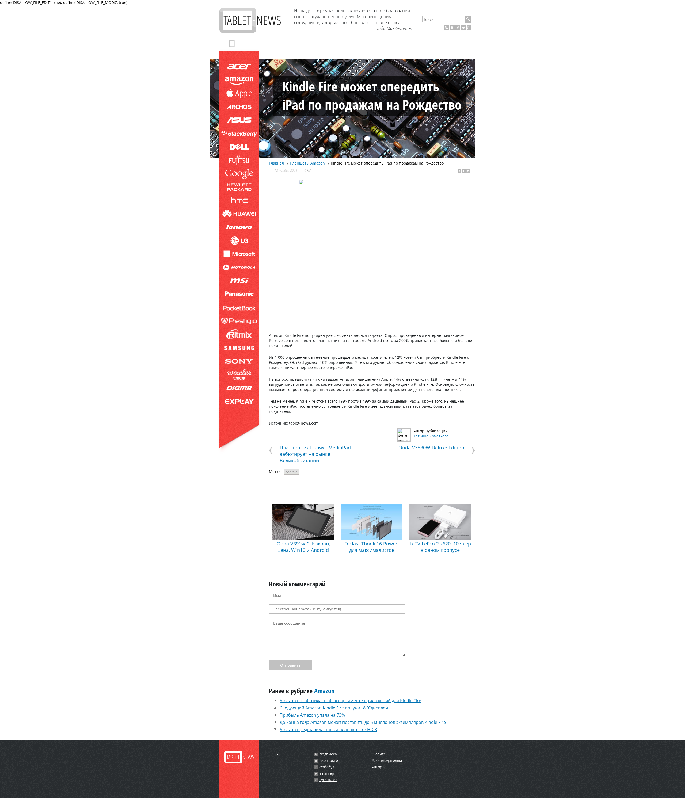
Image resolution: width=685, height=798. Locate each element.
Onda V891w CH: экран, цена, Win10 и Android (303, 546)
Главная (276, 163)
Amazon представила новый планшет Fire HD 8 (328, 729)
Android (291, 471)
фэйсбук (326, 767)
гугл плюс (328, 779)
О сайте (378, 754)
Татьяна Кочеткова (431, 435)
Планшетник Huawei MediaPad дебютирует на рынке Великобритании (315, 454)
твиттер (326, 773)
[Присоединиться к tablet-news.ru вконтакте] (452, 27)
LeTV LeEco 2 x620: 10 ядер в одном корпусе (440, 546)
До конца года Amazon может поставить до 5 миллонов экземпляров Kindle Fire (363, 722)
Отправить (290, 665)
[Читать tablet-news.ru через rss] (446, 27)
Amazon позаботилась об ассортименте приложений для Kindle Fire (350, 701)
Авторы (378, 766)
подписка (328, 754)
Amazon (324, 690)
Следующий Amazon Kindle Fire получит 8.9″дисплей (334, 708)
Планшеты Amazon (307, 163)
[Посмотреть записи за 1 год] (277, 755)
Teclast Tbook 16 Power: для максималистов (372, 546)
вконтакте (328, 760)
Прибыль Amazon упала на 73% (312, 715)
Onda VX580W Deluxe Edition (431, 447)
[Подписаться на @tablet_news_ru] (463, 27)
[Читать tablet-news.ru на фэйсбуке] (457, 27)
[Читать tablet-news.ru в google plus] (469, 27)
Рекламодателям (386, 760)
